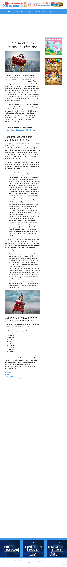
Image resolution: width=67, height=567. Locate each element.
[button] (58, 11)
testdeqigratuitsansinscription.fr (33, 562)
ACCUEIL (10, 11)
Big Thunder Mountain (13, 376)
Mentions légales (28, 560)
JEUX (28, 11)
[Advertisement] (22, 29)
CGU (52, 560)
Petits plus (10, 372)
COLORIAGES (20, 11)
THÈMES (49, 11)
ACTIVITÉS (39, 11)
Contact (57, 560)
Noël (8, 374)
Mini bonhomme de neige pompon (16, 378)
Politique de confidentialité (42, 560)
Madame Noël (17, 200)
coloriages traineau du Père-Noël (20, 130)
